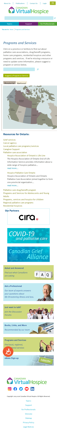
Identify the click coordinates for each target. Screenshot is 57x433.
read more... (12, 168)
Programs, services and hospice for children (23, 199)
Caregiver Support (11, 149)
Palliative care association (15, 152)
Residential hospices (12, 205)
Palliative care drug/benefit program (19, 190)
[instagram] (9, 389)
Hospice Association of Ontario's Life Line (26, 155)
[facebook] (15, 389)
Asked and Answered (14, 268)
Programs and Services (15, 340)
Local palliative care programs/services (21, 146)
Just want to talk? (13, 307)
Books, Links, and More (16, 325)
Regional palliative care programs (18, 202)
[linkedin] (32, 389)
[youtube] (26, 389)
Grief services (9, 139)
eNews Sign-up (12, 358)
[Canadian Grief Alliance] (28, 254)
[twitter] (21, 389)
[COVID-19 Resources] (28, 235)
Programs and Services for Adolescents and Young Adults (26, 195)
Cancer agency (9, 142)
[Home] (28, 7)
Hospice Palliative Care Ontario (21, 172)
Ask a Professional (13, 286)
